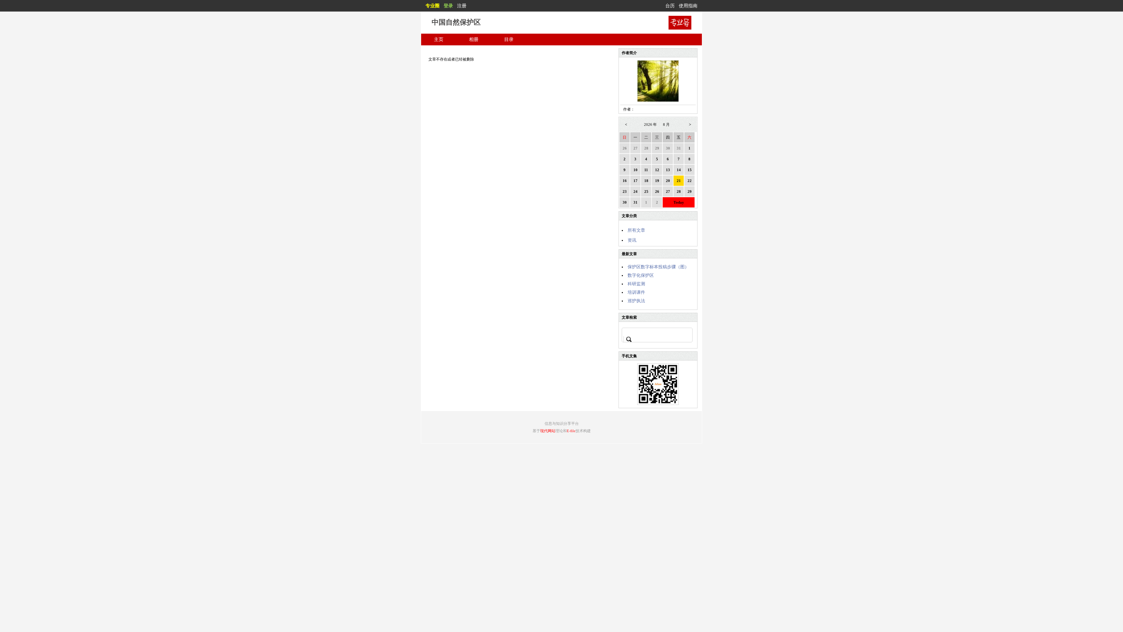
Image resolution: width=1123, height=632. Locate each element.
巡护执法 (636, 300)
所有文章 (636, 230)
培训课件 (636, 292)
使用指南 (688, 5)
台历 (670, 5)
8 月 (666, 124)
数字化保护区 (641, 275)
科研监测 (636, 283)
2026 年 (650, 124)
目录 (509, 39)
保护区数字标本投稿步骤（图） (658, 267)
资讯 (632, 240)
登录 (448, 5)
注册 (461, 5)
